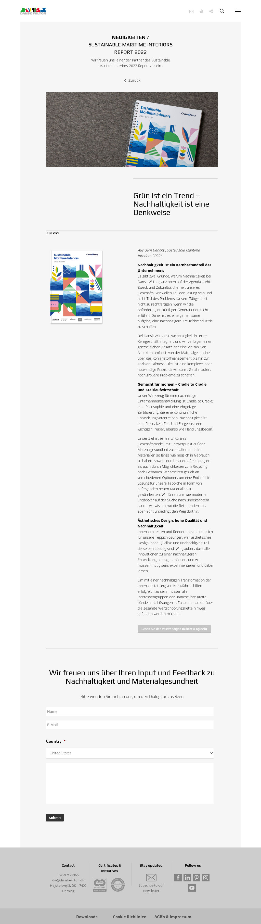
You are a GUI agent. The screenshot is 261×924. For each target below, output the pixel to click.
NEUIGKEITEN (129, 37)
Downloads (86, 916)
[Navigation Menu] (238, 11)
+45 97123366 (68, 875)
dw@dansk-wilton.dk (68, 880)
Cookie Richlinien (130, 916)
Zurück (134, 80)
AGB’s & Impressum (172, 916)
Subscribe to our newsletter (151, 888)
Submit (55, 818)
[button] (191, 11)
